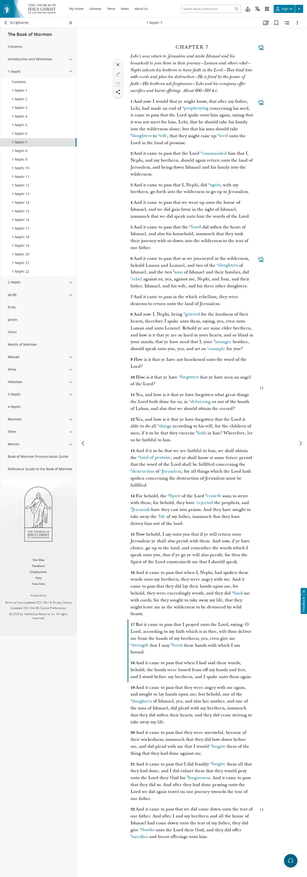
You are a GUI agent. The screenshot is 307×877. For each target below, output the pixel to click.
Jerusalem (171, 471)
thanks (147, 830)
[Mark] (118, 74)
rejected (205, 503)
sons (178, 272)
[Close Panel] (71, 23)
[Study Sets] (266, 22)
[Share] (118, 92)
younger (223, 342)
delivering (201, 402)
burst (177, 645)
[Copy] (118, 84)
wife (163, 136)
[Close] (118, 64)
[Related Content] (287, 22)
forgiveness (199, 778)
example (216, 349)
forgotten (189, 377)
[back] (6, 23)
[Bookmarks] (276, 22)
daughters (142, 136)
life (162, 517)
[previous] (83, 443)
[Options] (297, 22)
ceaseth (214, 496)
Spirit (174, 496)
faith (201, 433)
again (215, 185)
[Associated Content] (261, 47)
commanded (214, 153)
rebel (137, 279)
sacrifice (140, 837)
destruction (143, 471)
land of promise (155, 458)
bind (238, 593)
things (165, 426)
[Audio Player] (290, 860)
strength (140, 645)
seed (223, 136)
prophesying (196, 108)
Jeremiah (141, 510)
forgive (218, 746)
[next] (300, 443)
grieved (192, 314)
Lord (196, 227)
